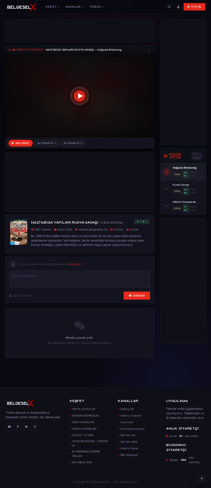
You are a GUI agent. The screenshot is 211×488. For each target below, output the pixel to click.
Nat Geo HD (128, 435)
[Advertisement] (79, 31)
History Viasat (129, 448)
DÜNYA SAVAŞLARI (84, 428)
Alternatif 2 (73, 143)
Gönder (139, 295)
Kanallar (73, 6)
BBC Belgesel (129, 454)
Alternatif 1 (46, 143)
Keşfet (51, 6)
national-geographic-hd (92, 229)
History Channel (131, 415)
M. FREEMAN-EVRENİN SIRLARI (86, 453)
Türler (94, 6)
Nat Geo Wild (129, 441)
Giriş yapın (74, 264)
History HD (127, 409)
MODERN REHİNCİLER (85, 415)
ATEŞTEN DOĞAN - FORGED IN (90, 443)
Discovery (127, 422)
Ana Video (22, 143)
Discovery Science (133, 428)
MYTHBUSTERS (82, 462)
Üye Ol (196, 6)
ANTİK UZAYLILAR (83, 409)
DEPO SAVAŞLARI (83, 422)
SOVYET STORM (82, 435)
